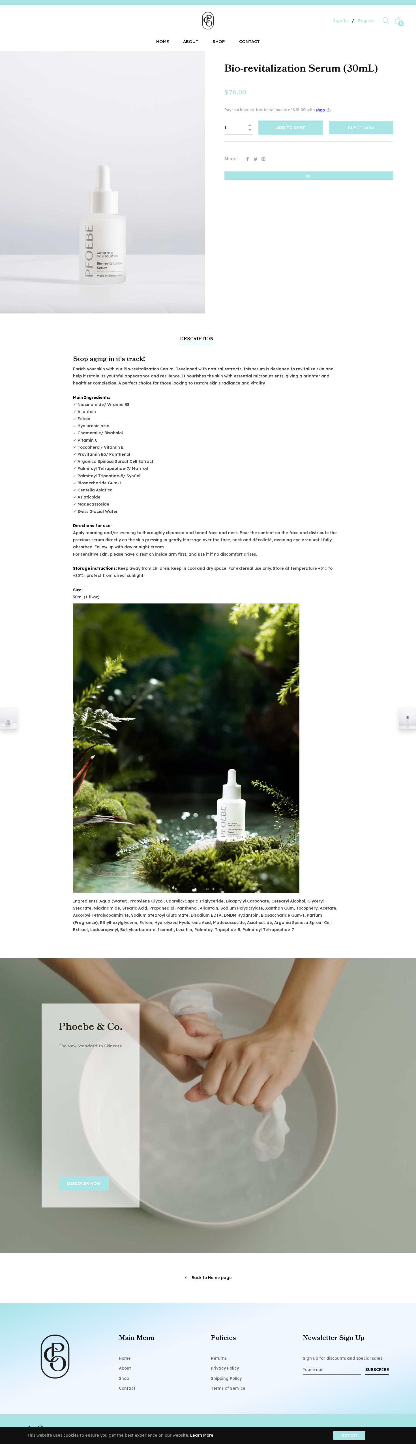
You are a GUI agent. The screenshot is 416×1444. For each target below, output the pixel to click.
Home (125, 1358)
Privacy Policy (225, 1368)
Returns (219, 1358)
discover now (84, 1183)
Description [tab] (196, 339)
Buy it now (361, 127)
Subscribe (377, 1369)
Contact (127, 1388)
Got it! (349, 1435)
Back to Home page (211, 1277)
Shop (124, 1378)
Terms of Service (228, 1388)
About (125, 1368)
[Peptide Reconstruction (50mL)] (8, 719)
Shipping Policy (226, 1378)
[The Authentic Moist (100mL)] (407, 719)
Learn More (201, 1435)
